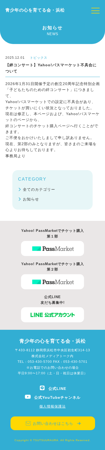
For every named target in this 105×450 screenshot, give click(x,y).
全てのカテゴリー (39, 189)
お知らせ (31, 199)
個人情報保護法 (52, 406)
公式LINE (57, 388)
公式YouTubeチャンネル (57, 397)
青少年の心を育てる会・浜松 (35, 10)
